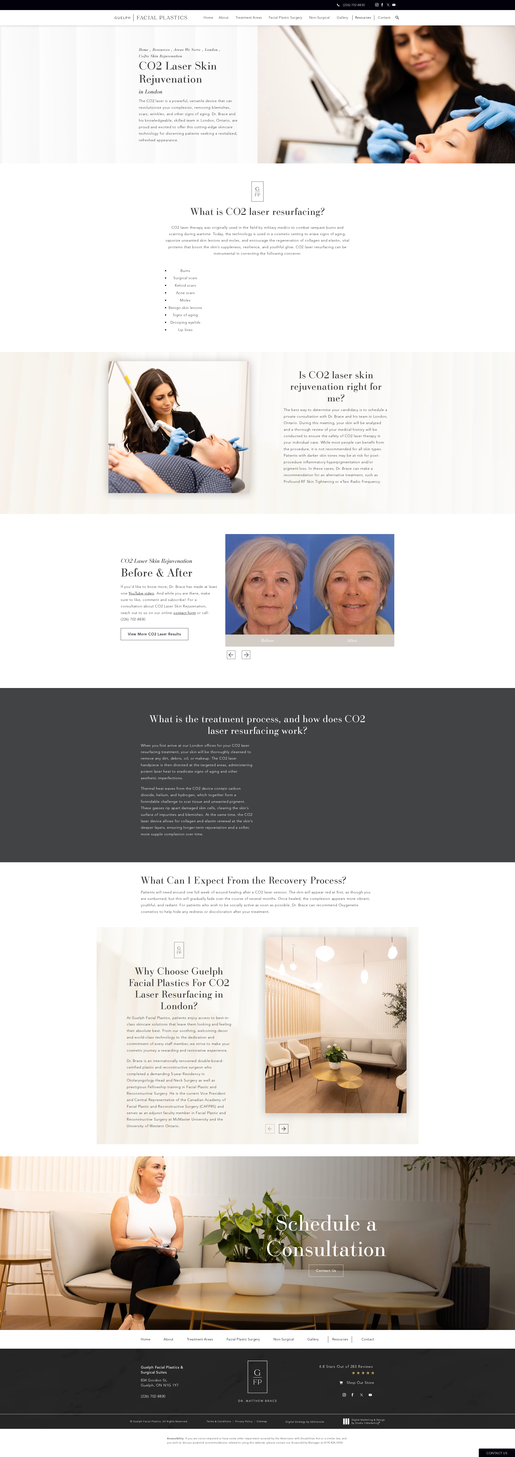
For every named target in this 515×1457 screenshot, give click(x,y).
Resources (161, 49)
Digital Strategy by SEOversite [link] (305, 1422)
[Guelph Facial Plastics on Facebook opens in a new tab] (382, 5)
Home (143, 49)
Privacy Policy (244, 1421)
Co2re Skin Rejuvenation (160, 56)
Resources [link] (363, 17)
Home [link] (208, 17)
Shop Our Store (360, 1382)
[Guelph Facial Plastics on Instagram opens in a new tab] (376, 5)
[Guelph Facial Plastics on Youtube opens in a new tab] (394, 5)
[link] (354, 5)
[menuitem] (376, 5)
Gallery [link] (342, 17)
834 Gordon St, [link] (159, 1382)
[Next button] (246, 655)
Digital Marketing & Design (368, 1421)
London (211, 49)
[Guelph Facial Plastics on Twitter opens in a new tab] (388, 5)
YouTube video (141, 593)
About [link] (224, 17)
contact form (184, 613)
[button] (283, 1128)
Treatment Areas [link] (249, 17)
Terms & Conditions (219, 1421)
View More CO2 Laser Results (154, 634)
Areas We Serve (187, 49)
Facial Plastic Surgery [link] (285, 17)
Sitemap (262, 1421)
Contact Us (326, 1270)
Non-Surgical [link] (319, 17)
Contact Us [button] (496, 1453)
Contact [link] (384, 17)
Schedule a (326, 1235)
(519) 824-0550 (333, 1442)
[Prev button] (231, 655)
